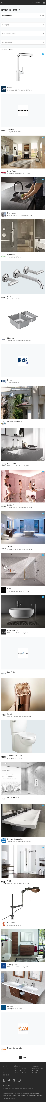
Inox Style (11, 672)
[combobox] (23, 24)
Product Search (37, 1071)
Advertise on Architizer (21, 1073)
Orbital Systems (13, 797)
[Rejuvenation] (23, 903)
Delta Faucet (12, 171)
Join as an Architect (20, 1069)
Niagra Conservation (15, 1048)
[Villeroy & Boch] (23, 945)
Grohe (9, 87)
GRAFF (10, 588)
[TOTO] (23, 527)
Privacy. (37, 1093)
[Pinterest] (14, 1081)
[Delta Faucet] (23, 152)
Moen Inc (10, 338)
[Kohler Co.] (23, 486)
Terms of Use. (7, 1096)
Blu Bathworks (12, 630)
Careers (5, 1073)
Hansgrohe (11, 213)
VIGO (9, 881)
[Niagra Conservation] (23, 1028)
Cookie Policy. (16, 1096)
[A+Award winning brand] (43, 54)
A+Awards (6, 1071)
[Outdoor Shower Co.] (23, 402)
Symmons (11, 254)
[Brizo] (23, 277)
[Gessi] (23, 694)
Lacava (10, 1006)
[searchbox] (3, 24)
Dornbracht (11, 463)
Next (24, 1057)
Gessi (9, 714)
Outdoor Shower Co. (15, 421)
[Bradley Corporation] (23, 820)
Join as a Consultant (20, 1071)
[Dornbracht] (23, 444)
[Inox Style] (23, 653)
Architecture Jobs (37, 1069)
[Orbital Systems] (23, 778)
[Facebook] (4, 1081)
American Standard (14, 755)
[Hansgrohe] (23, 193)
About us (5, 1069)
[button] (40, 15)
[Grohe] (23, 68)
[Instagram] (19, 1081)
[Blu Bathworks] (23, 611)
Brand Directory (37, 1073)
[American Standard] (23, 736)
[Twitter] (9, 1081)
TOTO (9, 547)
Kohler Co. (11, 505)
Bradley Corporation (15, 839)
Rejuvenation (12, 922)
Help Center (6, 1075)
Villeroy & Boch (13, 964)
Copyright (13, 1098)
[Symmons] (23, 235)
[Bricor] (23, 360)
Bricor (9, 380)
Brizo (9, 296)
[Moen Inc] (23, 319)
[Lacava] (23, 987)
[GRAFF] (23, 569)
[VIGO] (23, 861)
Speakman (11, 129)
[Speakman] (23, 110)
